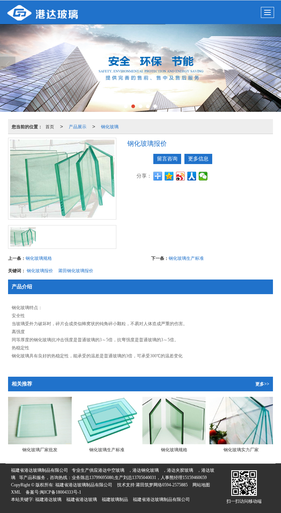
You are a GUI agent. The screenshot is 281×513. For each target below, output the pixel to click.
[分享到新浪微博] (180, 176)
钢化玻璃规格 (39, 258)
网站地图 (201, 484)
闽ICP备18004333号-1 (60, 492)
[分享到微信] (203, 176)
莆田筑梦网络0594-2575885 (162, 484)
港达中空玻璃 (111, 470)
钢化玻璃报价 (40, 270)
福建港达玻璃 (48, 499)
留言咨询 (167, 159)
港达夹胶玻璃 (180, 470)
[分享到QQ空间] (169, 176)
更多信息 (198, 159)
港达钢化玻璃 (145, 470)
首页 (49, 126)
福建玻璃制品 (115, 499)
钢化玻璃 (110, 126)
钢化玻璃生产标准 (186, 258)
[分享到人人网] (191, 176)
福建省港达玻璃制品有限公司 (39, 470)
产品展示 (77, 126)
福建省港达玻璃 (81, 499)
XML (16, 492)
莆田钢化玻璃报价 (75, 270)
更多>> (262, 384)
